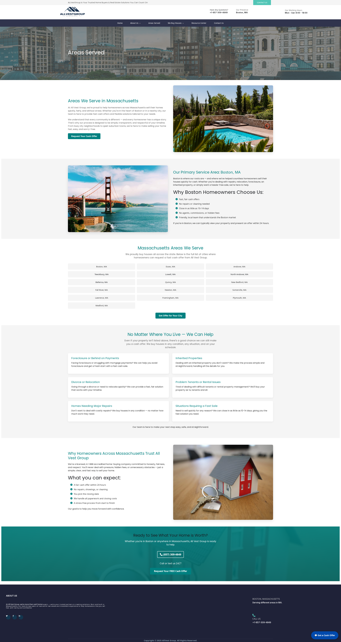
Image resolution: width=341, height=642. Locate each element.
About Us (134, 23)
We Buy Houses (175, 23)
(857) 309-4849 (172, 554)
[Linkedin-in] (21, 617)
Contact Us (219, 23)
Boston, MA (231, 172)
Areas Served (154, 23)
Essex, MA (170, 266)
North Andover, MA (239, 274)
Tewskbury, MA (102, 274)
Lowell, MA (170, 274)
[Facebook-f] (14, 617)
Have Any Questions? (219, 10)
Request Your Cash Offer (84, 136)
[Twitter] (8, 617)
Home (120, 23)
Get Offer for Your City (170, 315)
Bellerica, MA (102, 282)
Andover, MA (239, 266)
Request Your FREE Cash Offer (170, 571)
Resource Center (199, 23)
